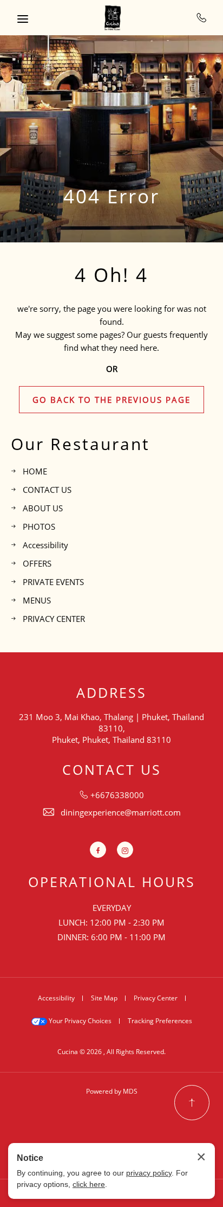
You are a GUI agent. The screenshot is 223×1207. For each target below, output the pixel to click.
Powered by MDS (111, 1091)
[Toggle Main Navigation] (22, 19)
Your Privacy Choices (79, 1020)
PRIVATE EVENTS (53, 581)
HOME (35, 471)
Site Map (104, 998)
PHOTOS (39, 526)
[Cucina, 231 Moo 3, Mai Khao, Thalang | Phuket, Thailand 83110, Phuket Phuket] (111, 17)
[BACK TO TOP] (191, 1102)
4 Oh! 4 (111, 275)
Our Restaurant (80, 444)
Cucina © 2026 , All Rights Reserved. (111, 1051)
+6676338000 (201, 17)
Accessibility (45, 545)
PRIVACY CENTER (54, 618)
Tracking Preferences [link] (160, 1020)
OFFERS (37, 563)
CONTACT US (47, 489)
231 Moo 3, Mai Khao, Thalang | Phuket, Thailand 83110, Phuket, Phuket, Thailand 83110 (111, 728)
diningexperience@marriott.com (121, 812)
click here (89, 1184)
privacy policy (149, 1173)
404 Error (111, 196)
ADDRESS (111, 693)
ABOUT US (43, 508)
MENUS (37, 600)
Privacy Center (156, 998)
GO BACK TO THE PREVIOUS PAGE (111, 399)
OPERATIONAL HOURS (111, 882)
